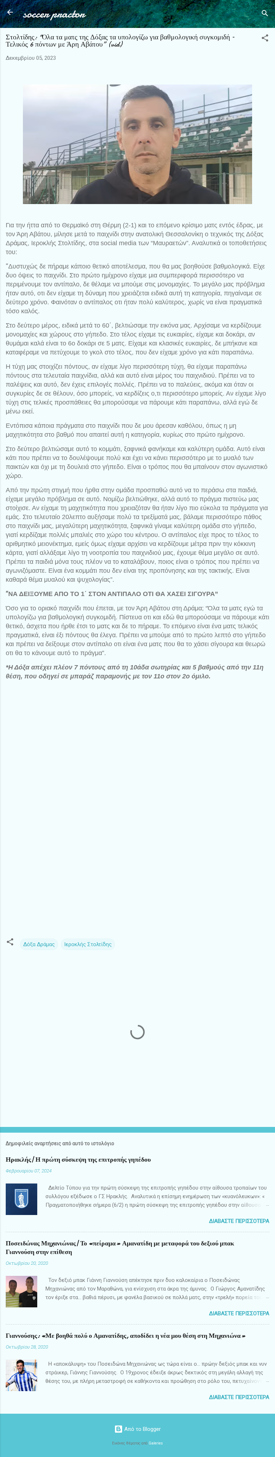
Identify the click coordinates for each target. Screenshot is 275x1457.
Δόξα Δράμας (39, 944)
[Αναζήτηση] (265, 14)
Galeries (156, 1443)
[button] (265, 39)
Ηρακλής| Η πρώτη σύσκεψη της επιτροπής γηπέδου (78, 1159)
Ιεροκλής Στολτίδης (88, 944)
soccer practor (54, 14)
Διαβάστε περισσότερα (239, 1221)
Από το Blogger (142, 1429)
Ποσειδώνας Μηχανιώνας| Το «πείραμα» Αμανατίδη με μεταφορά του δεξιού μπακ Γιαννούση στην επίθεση (120, 1248)
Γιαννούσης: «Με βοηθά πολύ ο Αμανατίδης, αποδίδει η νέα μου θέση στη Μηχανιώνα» (126, 1335)
